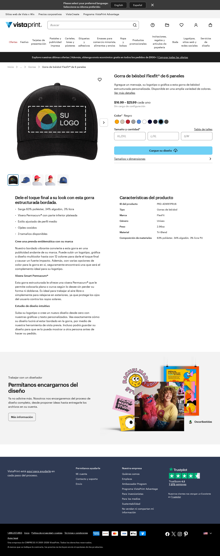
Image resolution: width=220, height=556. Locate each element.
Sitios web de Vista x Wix (20, 14)
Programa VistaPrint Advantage (101, 14)
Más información (22, 417)
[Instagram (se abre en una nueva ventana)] (180, 534)
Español (137, 5)
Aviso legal (13, 538)
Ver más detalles (124, 92)
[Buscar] (134, 25)
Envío (79, 483)
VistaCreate (72, 14)
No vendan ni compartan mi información (138, 510)
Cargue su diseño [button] (160, 150)
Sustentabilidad (131, 503)
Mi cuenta (81, 473)
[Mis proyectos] (167, 25)
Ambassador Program (134, 483)
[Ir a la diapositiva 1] (13, 180)
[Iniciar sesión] (196, 25)
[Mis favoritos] (181, 25)
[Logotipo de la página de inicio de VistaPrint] (24, 25)
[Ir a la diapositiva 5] (63, 180)
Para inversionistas (132, 493)
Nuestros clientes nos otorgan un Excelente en (189, 495)
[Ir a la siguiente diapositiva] (104, 122)
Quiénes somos (131, 473)
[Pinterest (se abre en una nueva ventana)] (186, 534)
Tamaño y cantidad (127, 129)
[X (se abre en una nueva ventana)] (174, 534)
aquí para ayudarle (39, 471)
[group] (163, 136)
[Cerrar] (152, 5)
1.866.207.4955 (15, 533)
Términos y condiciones (76, 533)
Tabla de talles (203, 129)
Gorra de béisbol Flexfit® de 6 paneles (64, 66)
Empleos (127, 478)
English (118, 5)
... (21, 67)
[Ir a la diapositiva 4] (50, 180)
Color (123, 115)
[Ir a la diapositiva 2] (25, 180)
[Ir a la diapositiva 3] (38, 180)
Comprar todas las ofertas (173, 57)
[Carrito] (210, 25)
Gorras (32, 66)
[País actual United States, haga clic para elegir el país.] (208, 533)
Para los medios (131, 498)
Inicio (11, 66)
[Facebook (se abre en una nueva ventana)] (167, 534)
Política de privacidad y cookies (46, 533)
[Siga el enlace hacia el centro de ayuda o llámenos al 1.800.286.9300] (152, 25)
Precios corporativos (50, 14)
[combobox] (90, 25)
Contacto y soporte (86, 478)
